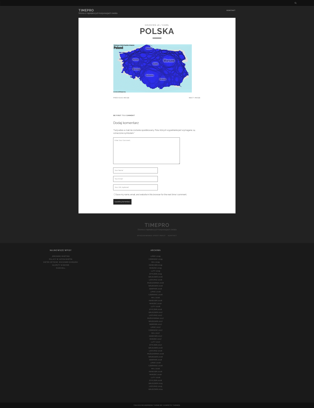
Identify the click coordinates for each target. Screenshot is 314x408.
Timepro (86, 10)
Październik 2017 (155, 318)
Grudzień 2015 (156, 383)
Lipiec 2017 (155, 327)
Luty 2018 (155, 306)
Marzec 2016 (156, 374)
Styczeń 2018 (155, 309)
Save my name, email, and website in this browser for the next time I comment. (151, 194)
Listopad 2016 (155, 351)
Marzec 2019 (156, 268)
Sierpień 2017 (155, 324)
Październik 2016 (155, 354)
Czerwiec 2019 (156, 259)
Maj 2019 (155, 262)
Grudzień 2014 (156, 389)
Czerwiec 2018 (156, 295)
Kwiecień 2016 (155, 371)
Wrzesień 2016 (155, 357)
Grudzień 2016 (156, 348)
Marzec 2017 (156, 339)
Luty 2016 (155, 377)
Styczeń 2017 (155, 345)
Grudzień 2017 (156, 312)
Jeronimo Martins (61, 256)
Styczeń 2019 (155, 274)
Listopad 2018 (155, 280)
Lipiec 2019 (156, 256)
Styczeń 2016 (155, 380)
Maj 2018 (155, 298)
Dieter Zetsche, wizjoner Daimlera (60, 262)
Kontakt (231, 10)
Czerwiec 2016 (156, 366)
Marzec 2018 (156, 303)
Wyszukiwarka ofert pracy (151, 235)
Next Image (194, 98)
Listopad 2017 (155, 315)
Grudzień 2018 (156, 277)
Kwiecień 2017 (155, 336)
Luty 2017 (155, 342)
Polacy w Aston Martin (60, 259)
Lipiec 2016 (155, 363)
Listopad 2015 (155, 386)
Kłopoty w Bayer (60, 265)
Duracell (60, 268)
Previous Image (121, 98)
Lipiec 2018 (155, 292)
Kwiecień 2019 (155, 265)
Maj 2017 (155, 333)
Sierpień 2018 (155, 289)
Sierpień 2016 (155, 360)
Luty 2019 (155, 271)
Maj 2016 (155, 369)
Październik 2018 (155, 283)
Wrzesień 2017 (156, 321)
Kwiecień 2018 (155, 300)
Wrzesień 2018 (155, 286)
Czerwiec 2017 (156, 330)
